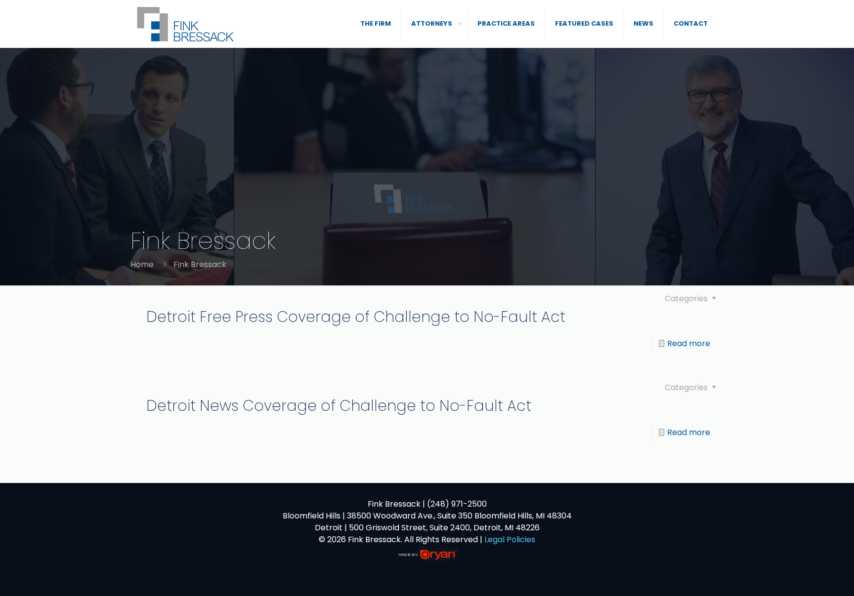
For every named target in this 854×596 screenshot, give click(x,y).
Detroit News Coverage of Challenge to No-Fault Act (338, 405)
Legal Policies (509, 539)
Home (142, 264)
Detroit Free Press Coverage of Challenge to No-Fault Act (355, 316)
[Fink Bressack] (185, 23)
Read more (688, 343)
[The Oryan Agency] (427, 560)
